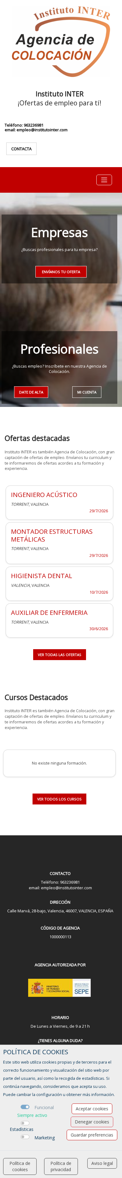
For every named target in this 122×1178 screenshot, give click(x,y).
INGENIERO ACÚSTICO (44, 494)
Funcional (44, 1107)
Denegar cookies (92, 1122)
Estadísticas (21, 1129)
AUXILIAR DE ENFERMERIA (49, 612)
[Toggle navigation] (104, 180)
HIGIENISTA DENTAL (41, 575)
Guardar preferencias (92, 1135)
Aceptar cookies (92, 1109)
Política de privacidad (60, 1166)
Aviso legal (102, 1163)
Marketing (44, 1138)
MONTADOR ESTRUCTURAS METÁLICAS (52, 535)
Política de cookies (19, 1166)
